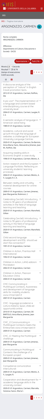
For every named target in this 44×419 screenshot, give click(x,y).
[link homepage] (8, 4)
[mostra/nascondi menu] (42, 8)
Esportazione (22, 61)
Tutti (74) (36, 61)
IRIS (3, 21)
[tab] (6, 79)
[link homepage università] (19, 8)
